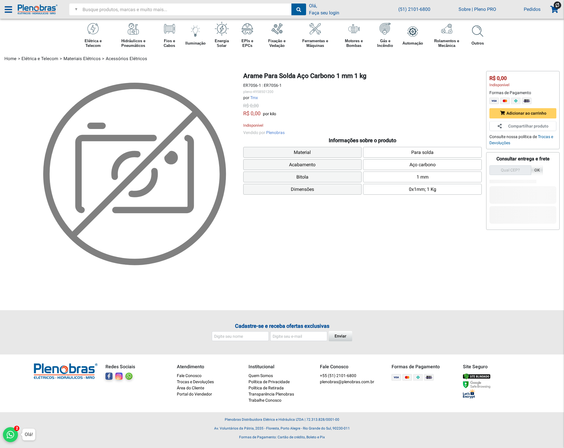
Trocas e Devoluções (195, 381)
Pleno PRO (485, 9)
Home (10, 58)
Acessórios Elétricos (126, 58)
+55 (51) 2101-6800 (338, 375)
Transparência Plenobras (271, 394)
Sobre (465, 9)
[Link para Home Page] (43, 9)
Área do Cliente (190, 388)
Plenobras (275, 132)
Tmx (254, 97)
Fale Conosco (189, 375)
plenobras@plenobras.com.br (347, 381)
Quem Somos (261, 375)
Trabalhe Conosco (265, 400)
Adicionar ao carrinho (526, 113)
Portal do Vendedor (194, 394)
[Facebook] (109, 376)
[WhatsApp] (128, 376)
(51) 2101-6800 (414, 9)
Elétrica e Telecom (39, 58)
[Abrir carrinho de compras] (553, 9)
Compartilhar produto (528, 126)
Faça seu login (324, 13)
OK (537, 170)
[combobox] (186, 9)
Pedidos (532, 9)
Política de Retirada (266, 388)
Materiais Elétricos (82, 58)
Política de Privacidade (269, 381)
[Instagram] (118, 376)
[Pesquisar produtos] (298, 9)
